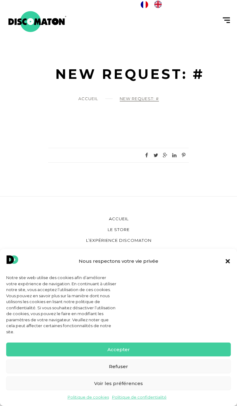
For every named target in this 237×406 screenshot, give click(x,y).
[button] (228, 261)
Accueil (88, 98)
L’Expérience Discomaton (119, 240)
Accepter (118, 349)
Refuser (118, 366)
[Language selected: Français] (154, 4)
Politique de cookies (88, 397)
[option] (159, 4)
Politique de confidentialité (139, 397)
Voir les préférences (118, 383)
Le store (119, 229)
